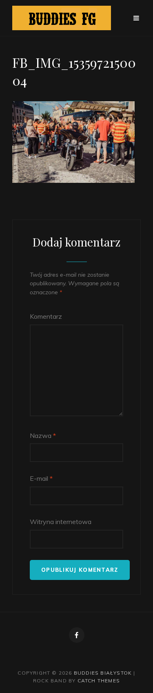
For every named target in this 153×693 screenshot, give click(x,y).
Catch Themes (99, 680)
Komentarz (46, 316)
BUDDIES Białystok (103, 673)
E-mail (41, 478)
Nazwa (43, 435)
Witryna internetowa (60, 522)
